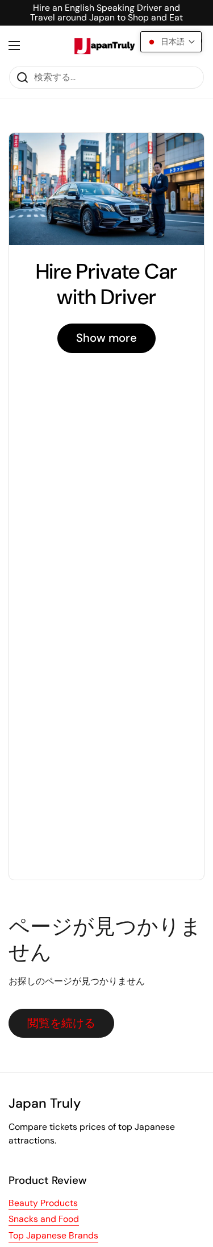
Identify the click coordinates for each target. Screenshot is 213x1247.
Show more (106, 337)
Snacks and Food (44, 1219)
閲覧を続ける (61, 1023)
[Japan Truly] (103, 45)
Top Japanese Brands (53, 1235)
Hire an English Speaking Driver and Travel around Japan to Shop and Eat (106, 13)
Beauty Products (43, 1203)
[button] (171, 42)
